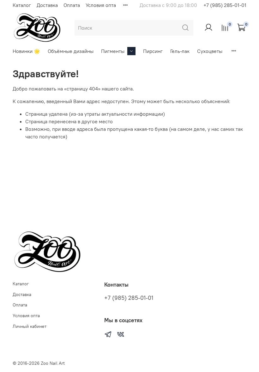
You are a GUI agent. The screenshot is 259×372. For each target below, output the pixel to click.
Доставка (47, 5)
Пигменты (112, 51)
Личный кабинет (29, 326)
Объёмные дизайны (70, 51)
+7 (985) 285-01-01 (224, 5)
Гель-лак (180, 51)
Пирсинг (153, 51)
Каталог (22, 5)
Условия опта (101, 5)
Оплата (71, 5)
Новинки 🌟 (26, 51)
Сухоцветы (209, 51)
